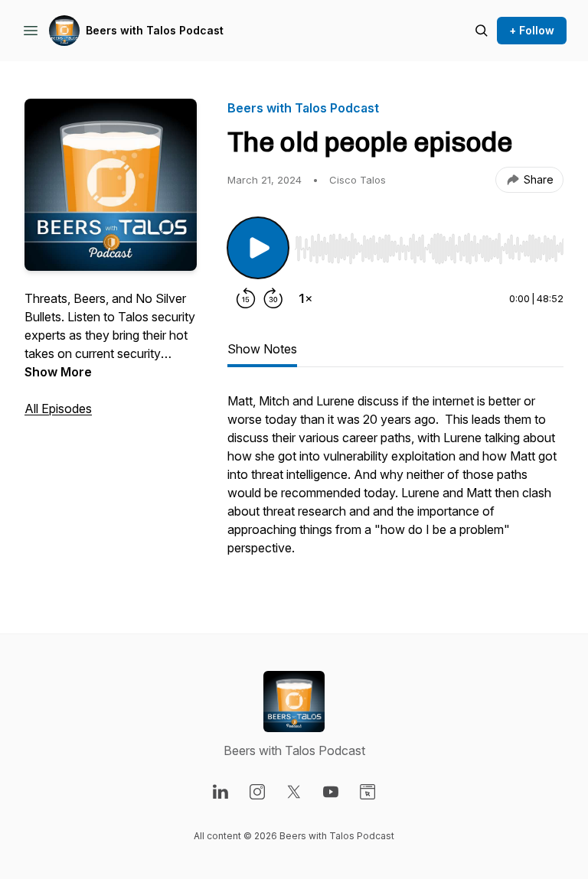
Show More (58, 371)
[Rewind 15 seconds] (245, 298)
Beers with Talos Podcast (155, 30)
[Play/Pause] (258, 247)
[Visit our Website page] (367, 791)
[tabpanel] (395, 482)
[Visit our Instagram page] (257, 791)
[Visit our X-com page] (294, 791)
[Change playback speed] (305, 298)
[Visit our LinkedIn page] (220, 791)
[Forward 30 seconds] (273, 298)
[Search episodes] (481, 30)
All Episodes (58, 408)
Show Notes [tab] (262, 348)
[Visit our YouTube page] (330, 791)
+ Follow (531, 30)
